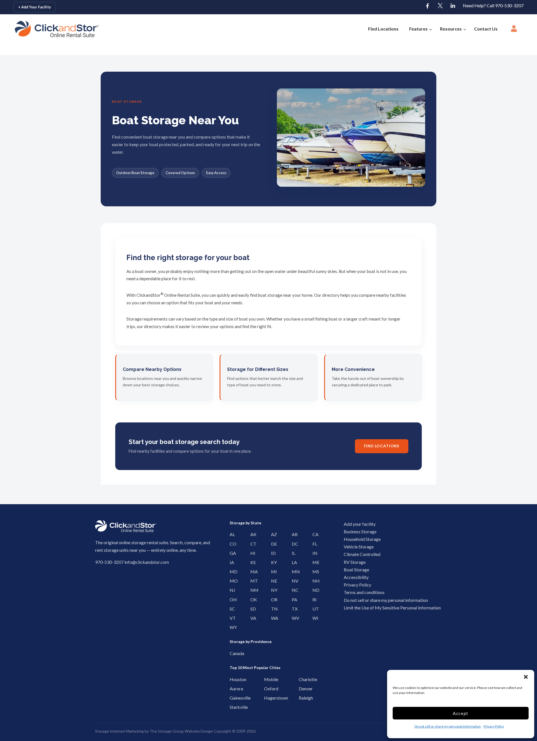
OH (231, 599)
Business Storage (360, 531)
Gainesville (232, 697)
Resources (451, 28)
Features (418, 28)
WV (293, 618)
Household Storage (362, 539)
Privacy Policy (494, 726)
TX (293, 608)
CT (251, 543)
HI (251, 553)
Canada (232, 653)
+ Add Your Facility (34, 7)
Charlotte (302, 679)
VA (251, 618)
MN (293, 571)
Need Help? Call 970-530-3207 (493, 5)
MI (272, 571)
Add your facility (360, 524)
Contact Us (486, 28)
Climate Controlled (362, 554)
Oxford (267, 688)
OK (251, 599)
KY (272, 562)
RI (313, 599)
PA (293, 599)
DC (293, 543)
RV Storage (355, 562)
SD (251, 608)
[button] (526, 677)
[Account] (513, 30)
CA (313, 534)
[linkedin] (453, 6)
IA (231, 562)
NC (293, 590)
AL (231, 534)
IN (313, 553)
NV (293, 580)
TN (272, 608)
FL (313, 543)
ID (272, 553)
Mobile (267, 679)
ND (313, 590)
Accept (460, 713)
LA (293, 562)
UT (313, 608)
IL (293, 553)
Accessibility (356, 577)
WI (313, 618)
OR (272, 599)
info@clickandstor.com (146, 562)
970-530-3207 (109, 562)
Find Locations (383, 28)
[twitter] (440, 6)
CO (231, 543)
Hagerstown (267, 697)
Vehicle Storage (359, 546)
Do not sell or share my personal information (447, 726)
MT (251, 580)
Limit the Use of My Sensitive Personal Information (392, 607)
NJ (231, 590)
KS (251, 562)
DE (272, 543)
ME (313, 562)
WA (272, 618)
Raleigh (302, 697)
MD (231, 571)
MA (251, 571)
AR (293, 534)
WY (231, 627)
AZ (272, 534)
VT (231, 618)
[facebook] (427, 6)
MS (313, 571)
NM (251, 590)
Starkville (232, 707)
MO (231, 580)
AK (251, 534)
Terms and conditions (364, 592)
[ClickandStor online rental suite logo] (49, 29)
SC (231, 608)
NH (313, 580)
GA (231, 553)
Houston (232, 679)
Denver (302, 688)
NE (272, 580)
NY (272, 590)
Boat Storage (356, 569)
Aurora (232, 688)
